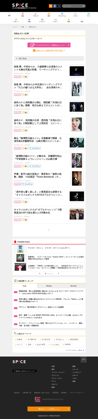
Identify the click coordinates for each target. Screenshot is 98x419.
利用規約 (64, 392)
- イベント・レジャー (58, 372)
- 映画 (53, 387)
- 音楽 (53, 366)
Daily (24, 286)
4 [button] (50, 273)
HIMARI (68, 344)
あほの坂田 (41, 344)
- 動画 (73, 366)
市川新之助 (46, 339)
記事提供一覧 (27, 392)
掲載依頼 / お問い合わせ (42, 392)
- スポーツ (54, 384)
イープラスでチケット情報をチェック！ (51, 45)
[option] (49, 258)
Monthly (73, 286)
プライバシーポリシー (77, 392)
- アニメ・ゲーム (56, 378)
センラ (19, 344)
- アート (53, 381)
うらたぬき (55, 344)
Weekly (49, 286)
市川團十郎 (32, 339)
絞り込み (23, 58)
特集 (22, 27)
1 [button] (45, 273)
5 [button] (52, 273)
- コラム (74, 378)
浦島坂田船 (74, 339)
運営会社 (17, 392)
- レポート (75, 375)
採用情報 (55, 392)
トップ (14, 27)
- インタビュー (76, 372)
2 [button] (47, 273)
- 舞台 (53, 369)
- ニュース (75, 369)
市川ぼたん (60, 339)
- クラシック (55, 375)
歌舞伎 (19, 339)
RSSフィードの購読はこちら (50, 409)
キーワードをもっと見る (74, 350)
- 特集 (73, 381)
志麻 (29, 344)
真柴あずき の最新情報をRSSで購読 (50, 50)
